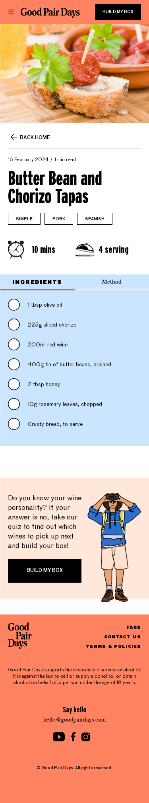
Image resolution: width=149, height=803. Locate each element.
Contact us (122, 636)
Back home (35, 138)
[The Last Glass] (50, 13)
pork (58, 219)
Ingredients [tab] (37, 281)
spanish (94, 219)
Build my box (118, 12)
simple (24, 219)
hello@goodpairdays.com (74, 719)
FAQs (133, 627)
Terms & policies (113, 646)
